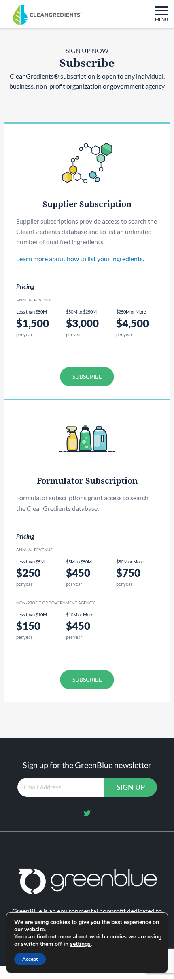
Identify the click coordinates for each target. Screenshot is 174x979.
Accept (30, 959)
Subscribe (87, 376)
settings (80, 944)
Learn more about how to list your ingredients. (80, 258)
